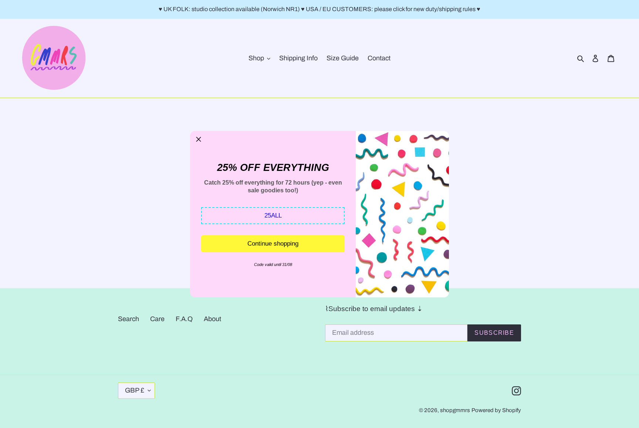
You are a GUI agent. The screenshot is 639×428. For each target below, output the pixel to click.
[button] (273, 215)
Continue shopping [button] (272, 243)
